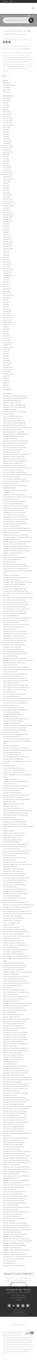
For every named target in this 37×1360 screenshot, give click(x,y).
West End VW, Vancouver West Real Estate (16, 1212)
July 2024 (6, 156)
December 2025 (8, 118)
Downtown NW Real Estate (11, 615)
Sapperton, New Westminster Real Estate (15, 1048)
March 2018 (6, 262)
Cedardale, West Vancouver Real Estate (15, 517)
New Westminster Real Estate (12, 920)
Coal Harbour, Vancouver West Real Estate (15, 566)
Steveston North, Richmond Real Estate (14, 1111)
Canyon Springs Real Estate (11, 499)
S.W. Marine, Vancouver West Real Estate (15, 1039)
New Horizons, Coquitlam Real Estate (14, 918)
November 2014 (8, 342)
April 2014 (6, 358)
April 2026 (6, 109)
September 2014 (8, 347)
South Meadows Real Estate (11, 1091)
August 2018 (6, 250)
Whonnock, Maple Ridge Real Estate (13, 1243)
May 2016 (6, 304)
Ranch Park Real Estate (10, 1012)
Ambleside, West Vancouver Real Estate (15, 411)
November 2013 (8, 369)
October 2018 (7, 246)
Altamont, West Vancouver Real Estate (14, 407)
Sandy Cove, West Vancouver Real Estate (15, 1043)
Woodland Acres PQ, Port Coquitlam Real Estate (17, 1256)
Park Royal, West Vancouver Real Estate (15, 965)
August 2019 (6, 224)
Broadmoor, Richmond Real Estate (13, 470)
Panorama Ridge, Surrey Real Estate (13, 963)
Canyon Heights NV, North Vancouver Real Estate (17, 497)
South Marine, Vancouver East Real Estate (15, 1088)
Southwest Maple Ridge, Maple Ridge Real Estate (17, 1106)
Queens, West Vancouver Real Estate (14, 999)
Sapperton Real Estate (9, 1046)
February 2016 (7, 311)
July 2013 (6, 378)
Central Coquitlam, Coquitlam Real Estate (15, 524)
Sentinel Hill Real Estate (10, 1064)
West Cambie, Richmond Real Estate (13, 1200)
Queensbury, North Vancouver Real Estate (15, 1005)
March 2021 (6, 210)
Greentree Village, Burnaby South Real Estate (16, 757)
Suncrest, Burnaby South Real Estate (13, 1129)
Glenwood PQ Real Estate (10, 732)
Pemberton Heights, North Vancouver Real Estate (17, 972)
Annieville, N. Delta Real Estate (12, 418)
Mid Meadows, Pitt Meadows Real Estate (15, 891)
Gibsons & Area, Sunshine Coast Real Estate (15, 719)
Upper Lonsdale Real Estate (11, 1173)
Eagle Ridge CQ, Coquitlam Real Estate (14, 636)
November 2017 (8, 271)
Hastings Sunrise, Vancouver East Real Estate (16, 786)
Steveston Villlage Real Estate (11, 1115)
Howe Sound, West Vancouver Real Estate (15, 813)
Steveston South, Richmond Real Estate (14, 1113)
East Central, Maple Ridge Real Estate (14, 645)
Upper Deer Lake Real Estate (11, 1165)
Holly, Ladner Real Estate (10, 806)
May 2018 (6, 257)
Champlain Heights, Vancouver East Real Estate (19, 39)
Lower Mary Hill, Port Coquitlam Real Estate (16, 853)
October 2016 (7, 293)
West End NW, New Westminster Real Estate (16, 1207)
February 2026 (7, 114)
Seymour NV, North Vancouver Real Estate (15, 1070)
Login (11, 1)
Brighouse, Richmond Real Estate (12, 463)
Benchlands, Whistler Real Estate (12, 429)
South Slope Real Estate (10, 1095)
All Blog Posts (7, 83)
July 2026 (6, 103)
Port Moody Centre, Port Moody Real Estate (16, 983)
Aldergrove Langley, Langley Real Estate (14, 405)
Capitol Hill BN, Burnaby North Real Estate (15, 508)
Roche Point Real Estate (10, 1030)
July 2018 (6, 253)
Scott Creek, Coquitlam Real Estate (13, 1055)
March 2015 (6, 336)
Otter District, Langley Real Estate (13, 952)
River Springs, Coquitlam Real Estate (13, 1023)
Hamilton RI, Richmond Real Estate (13, 768)
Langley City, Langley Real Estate (12, 840)
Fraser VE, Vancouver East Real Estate (14, 694)
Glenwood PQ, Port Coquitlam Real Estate (15, 734)
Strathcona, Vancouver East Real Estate (14, 1120)
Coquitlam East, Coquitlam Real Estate (14, 584)
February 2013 (7, 389)
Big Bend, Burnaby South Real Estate (13, 432)
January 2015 (7, 340)
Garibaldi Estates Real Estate (11, 712)
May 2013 (6, 383)
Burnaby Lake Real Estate (10, 483)
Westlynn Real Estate (9, 1221)
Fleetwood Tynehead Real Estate (13, 676)
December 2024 (8, 145)
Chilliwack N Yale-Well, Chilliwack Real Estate (16, 548)
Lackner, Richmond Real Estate (12, 837)
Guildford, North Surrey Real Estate (13, 759)
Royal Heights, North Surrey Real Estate (14, 1037)
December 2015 (8, 315)
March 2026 (6, 111)
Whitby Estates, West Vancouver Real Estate (16, 1238)
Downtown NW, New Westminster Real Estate (17, 618)
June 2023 (6, 185)
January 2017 (7, 291)
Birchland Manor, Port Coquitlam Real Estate (16, 434)
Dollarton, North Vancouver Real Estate (14, 613)
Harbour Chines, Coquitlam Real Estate (14, 770)
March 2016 (6, 309)
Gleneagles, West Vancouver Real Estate (15, 727)
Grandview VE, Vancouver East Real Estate (15, 748)
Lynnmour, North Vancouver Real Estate (14, 862)
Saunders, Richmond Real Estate (12, 1052)
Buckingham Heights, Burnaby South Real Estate (17, 474)
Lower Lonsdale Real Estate (11, 848)
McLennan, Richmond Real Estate (13, 882)
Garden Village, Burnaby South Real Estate (15, 710)
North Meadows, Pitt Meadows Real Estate (16, 931)
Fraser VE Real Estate (9, 692)
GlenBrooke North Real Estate (12, 723)
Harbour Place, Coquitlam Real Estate (14, 772)
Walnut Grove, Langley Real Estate (13, 1194)
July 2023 (6, 183)
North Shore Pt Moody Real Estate (13, 934)
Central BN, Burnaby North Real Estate (14, 521)
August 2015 (6, 324)
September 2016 (8, 295)
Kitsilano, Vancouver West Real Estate (14, 833)
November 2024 (8, 147)
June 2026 (6, 105)
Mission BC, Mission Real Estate (12, 896)
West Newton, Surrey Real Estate (13, 1214)
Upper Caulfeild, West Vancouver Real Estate (16, 1162)
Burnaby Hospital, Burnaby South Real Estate (16, 481)
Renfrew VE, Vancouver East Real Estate (15, 1021)
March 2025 (6, 138)
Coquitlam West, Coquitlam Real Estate (14, 588)
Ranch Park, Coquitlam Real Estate (13, 1014)
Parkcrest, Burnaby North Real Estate (14, 967)
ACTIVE (26, 15)
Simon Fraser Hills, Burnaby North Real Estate (16, 1077)
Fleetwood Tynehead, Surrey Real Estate (15, 678)
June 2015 (6, 329)
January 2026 (7, 116)
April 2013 (6, 385)
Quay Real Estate (8, 987)
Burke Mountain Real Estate (11, 477)
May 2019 (6, 230)
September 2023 (8, 179)
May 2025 (6, 134)
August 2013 (6, 376)
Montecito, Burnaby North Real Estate (14, 898)
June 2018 (6, 255)
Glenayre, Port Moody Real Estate (13, 721)
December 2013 (8, 367)
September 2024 (8, 152)
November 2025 (8, 120)
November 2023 (8, 174)
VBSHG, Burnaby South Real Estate (13, 1187)
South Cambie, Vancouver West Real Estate (16, 1084)
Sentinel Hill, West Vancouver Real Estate (15, 1066)
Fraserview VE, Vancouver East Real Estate (15, 701)
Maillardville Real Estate (10, 866)
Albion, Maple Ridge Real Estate (12, 400)
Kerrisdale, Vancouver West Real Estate (14, 822)
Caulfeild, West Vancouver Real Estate (14, 512)
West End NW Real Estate (11, 1205)
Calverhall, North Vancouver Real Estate (14, 490)
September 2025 (8, 125)
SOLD (33, 15)
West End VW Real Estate (10, 1209)
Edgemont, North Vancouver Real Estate (15, 653)
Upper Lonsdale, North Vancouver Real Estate (16, 1176)
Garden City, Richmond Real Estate (13, 707)
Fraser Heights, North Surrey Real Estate (15, 689)
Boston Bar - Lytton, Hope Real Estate (14, 445)
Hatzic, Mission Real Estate (11, 790)
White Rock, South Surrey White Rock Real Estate (17, 1241)
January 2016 (7, 313)
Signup (5, 1)
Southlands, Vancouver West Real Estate (15, 1102)
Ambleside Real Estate (9, 409)
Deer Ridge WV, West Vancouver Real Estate (16, 609)
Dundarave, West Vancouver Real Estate (15, 631)
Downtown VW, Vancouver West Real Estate (16, 624)
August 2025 (6, 127)
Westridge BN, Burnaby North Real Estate (15, 1227)
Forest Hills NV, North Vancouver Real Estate (16, 687)
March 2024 (6, 165)
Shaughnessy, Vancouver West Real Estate (15, 1073)
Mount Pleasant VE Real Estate (12, 909)
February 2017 (7, 288)
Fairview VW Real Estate (10, 665)
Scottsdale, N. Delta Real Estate (12, 1057)
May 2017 (6, 282)
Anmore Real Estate (9, 414)
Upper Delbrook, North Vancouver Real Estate (16, 1169)
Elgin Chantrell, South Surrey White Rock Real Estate (18, 660)
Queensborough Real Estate (11, 1001)
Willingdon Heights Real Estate (12, 1247)
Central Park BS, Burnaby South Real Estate (16, 535)
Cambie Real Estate (9, 492)
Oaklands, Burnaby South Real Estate (14, 943)
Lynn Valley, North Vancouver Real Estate (15, 857)
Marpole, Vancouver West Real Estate (14, 873)
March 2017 (6, 286)
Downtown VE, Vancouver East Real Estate (15, 620)
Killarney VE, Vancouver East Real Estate (15, 824)
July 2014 (6, 351)
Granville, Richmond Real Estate (12, 752)
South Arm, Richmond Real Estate (13, 1082)
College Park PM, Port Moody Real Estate (15, 568)
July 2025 (6, 129)
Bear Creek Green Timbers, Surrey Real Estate (16, 427)
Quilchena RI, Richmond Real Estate (13, 1008)
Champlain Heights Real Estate (12, 539)
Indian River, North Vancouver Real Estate (15, 815)
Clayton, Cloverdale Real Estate (12, 559)
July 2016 (6, 300)
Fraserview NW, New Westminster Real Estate (17, 698)
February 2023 (7, 194)
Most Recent (7, 98)
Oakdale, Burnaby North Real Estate (13, 940)
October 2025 (7, 123)
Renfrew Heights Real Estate (11, 1017)
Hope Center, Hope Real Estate (12, 808)
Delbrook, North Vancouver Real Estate (14, 611)
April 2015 (6, 333)
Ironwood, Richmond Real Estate (12, 819)
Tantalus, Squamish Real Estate (12, 1140)
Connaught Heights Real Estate (12, 580)
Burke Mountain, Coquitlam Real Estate (14, 479)
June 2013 (6, 380)
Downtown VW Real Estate (11, 622)
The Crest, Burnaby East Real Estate (13, 1147)
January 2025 (7, 143)
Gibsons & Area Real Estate (11, 716)
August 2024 (6, 154)
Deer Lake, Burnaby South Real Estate (14, 606)
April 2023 (6, 190)
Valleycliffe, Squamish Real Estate (12, 1182)
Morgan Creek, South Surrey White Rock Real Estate (18, 905)
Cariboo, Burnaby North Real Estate (13, 510)
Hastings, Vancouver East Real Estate (14, 788)
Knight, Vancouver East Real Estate (13, 835)
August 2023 (6, 181)
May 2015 (6, 331)
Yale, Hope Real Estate (9, 1261)
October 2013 (7, 371)
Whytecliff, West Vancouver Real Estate (14, 1245)
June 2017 (6, 280)
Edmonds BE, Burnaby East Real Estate (14, 658)
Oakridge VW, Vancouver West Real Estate (15, 945)
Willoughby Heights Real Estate (12, 1252)
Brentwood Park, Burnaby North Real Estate (16, 454)
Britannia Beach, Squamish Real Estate (14, 465)
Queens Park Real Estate (10, 994)
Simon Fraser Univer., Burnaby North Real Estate (17, 1079)
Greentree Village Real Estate (11, 754)
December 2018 (8, 241)
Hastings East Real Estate (10, 779)
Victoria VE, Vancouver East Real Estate (14, 1191)
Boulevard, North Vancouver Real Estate (15, 447)
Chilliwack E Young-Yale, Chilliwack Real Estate (16, 546)
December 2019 (8, 217)
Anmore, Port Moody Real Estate (12, 416)
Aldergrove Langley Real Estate (12, 403)
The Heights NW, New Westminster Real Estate (17, 1151)
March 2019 (6, 235)
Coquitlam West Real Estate (11, 586)
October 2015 (7, 320)
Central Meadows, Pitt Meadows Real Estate (16, 530)
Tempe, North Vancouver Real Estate (14, 1142)
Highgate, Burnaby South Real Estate (13, 804)
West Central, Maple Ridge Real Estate (14, 1203)
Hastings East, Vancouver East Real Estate (15, 781)
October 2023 (7, 176)
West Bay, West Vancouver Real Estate (14, 1198)
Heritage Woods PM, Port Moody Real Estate (16, 799)
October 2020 (7, 212)
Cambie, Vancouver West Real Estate (14, 494)
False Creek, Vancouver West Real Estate (15, 674)
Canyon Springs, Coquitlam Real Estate (14, 501)
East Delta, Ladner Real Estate (12, 647)
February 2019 (7, 237)
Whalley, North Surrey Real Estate (13, 1236)
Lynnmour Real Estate (9, 860)
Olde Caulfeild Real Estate (10, 947)
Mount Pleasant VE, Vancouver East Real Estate (17, 911)
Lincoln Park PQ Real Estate (11, 842)
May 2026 (6, 107)
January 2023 (7, 197)
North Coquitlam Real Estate (11, 927)
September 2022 (8, 206)
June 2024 (6, 159)
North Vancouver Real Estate (11, 938)
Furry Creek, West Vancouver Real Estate (15, 703)
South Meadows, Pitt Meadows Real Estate (15, 1093)
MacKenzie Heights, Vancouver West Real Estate (17, 864)
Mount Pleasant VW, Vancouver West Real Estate (17, 913)
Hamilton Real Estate (9, 766)
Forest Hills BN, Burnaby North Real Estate (15, 685)
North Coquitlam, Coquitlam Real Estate (14, 929)
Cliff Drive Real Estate (9, 562)
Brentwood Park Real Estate (11, 452)
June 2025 (6, 132)
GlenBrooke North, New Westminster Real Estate (18, 725)
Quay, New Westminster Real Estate (14, 990)
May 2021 (6, 208)
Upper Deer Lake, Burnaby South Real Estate (16, 1167)
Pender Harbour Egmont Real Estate (14, 979)
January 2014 (7, 365)
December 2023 (8, 172)
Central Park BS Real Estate (11, 532)
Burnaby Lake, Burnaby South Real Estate (15, 485)
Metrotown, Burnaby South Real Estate (14, 889)
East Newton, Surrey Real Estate (12, 649)
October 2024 (7, 150)
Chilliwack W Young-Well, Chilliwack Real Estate (16, 550)
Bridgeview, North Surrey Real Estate (14, 459)
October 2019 (7, 219)
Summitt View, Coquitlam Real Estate (14, 1126)
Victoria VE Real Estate (10, 1189)
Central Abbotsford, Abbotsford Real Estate (16, 519)
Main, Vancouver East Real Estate (13, 871)
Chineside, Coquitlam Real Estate (12, 553)
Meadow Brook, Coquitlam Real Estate (14, 884)
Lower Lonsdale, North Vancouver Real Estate (16, 851)
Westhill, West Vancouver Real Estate (14, 1218)
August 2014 (6, 349)
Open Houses (7, 89)
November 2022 (8, 201)
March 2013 (6, 387)
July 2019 (6, 226)
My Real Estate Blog (9, 85)
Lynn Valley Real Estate (9, 855)
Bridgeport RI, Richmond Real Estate (13, 456)
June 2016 (6, 302)
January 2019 (7, 239)
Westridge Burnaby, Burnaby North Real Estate (17, 1229)
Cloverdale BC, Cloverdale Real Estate (14, 564)
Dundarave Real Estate (10, 629)
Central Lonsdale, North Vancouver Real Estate (17, 528)
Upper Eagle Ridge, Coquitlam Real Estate (15, 1171)
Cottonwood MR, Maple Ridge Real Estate (15, 591)
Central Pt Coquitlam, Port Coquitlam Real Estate (17, 537)
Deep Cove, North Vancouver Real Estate (15, 602)
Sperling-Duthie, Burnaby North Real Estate (15, 1108)
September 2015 (8, 322)
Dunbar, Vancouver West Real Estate (14, 627)
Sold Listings (6, 92)
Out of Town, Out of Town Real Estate (14, 954)
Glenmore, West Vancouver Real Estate (14, 730)
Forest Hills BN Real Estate (11, 683)
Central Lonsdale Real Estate (11, 526)
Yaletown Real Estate (9, 1263)
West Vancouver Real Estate (11, 1216)
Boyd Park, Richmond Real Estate (13, 450)
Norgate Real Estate (9, 925)
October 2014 (7, 345)
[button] (9, 1305)
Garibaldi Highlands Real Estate (12, 714)
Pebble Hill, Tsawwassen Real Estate (13, 970)
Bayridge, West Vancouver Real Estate (14, 425)
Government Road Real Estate (12, 736)
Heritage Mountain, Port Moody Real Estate (16, 795)
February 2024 (7, 167)
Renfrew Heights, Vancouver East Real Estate (16, 1019)
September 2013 (8, 374)
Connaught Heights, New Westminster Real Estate (18, 582)
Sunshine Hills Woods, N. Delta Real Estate (15, 1138)
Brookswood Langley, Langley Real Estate (15, 472)
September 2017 (8, 275)
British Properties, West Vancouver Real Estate (17, 467)
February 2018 (7, 264)
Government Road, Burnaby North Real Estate (16, 739)
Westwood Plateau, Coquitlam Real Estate (15, 1234)
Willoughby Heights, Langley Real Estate (14, 1254)
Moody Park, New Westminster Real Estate (16, 902)
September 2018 (8, 248)
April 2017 (6, 284)
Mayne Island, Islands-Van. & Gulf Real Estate (16, 878)
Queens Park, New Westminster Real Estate (16, 996)
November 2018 (8, 244)
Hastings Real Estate (9, 784)
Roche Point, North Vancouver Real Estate (15, 1032)
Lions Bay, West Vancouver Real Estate (14, 846)
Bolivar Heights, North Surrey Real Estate (15, 443)
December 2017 (8, 268)
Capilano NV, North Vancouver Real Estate (15, 506)
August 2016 (6, 298)
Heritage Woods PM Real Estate (12, 797)
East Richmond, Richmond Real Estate (14, 651)
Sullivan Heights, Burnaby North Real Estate (15, 1122)
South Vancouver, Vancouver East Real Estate (16, 1100)
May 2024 (6, 161)
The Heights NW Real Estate (11, 1149)
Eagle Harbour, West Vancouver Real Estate (16, 633)
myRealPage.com (21, 1324)
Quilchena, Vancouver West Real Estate (14, 1010)
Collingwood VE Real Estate (11, 575)
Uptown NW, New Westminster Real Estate (16, 1180)
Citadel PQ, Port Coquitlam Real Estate (14, 557)
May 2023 (6, 188)
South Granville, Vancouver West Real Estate (16, 1086)
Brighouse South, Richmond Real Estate (14, 461)
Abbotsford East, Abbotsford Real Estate (15, 396)
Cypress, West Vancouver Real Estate (14, 600)
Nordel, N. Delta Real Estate (11, 922)
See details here (25, 48)
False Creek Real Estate (10, 671)
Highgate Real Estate (9, 801)
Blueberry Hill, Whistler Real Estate (13, 436)
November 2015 (8, 318)
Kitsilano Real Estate (9, 831)
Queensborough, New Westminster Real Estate (17, 1003)
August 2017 (6, 277)
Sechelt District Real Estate (11, 1061)
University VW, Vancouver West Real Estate (16, 1160)
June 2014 (6, 353)
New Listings (6, 87)
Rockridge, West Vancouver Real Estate (14, 1034)
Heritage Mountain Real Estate (12, 792)
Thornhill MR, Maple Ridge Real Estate (14, 1153)
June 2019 (6, 228)
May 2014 (6, 356)
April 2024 (6, 163)
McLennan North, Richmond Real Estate (15, 880)
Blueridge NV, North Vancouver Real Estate (15, 441)
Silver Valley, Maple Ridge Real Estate (14, 1075)
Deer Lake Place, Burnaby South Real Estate (16, 604)
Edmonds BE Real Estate (10, 656)
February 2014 (7, 362)
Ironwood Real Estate (9, 817)
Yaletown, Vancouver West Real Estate (14, 1265)
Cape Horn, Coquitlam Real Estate (13, 503)
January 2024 (7, 170)
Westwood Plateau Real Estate (12, 1232)
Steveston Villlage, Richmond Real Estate (15, 1117)
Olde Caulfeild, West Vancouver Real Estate (16, 949)
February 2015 (7, 338)
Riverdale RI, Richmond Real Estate (13, 1026)
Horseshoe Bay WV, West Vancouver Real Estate (17, 810)
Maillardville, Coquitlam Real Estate (13, 869)
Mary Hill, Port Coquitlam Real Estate (14, 875)
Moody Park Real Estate (10, 900)
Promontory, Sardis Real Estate (12, 985)
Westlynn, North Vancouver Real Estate (14, 1223)
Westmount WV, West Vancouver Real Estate (16, 1225)
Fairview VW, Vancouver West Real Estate (15, 667)
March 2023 (6, 192)
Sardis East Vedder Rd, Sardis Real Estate (15, 1050)
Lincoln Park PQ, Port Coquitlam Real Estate (16, 844)
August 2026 (6, 100)
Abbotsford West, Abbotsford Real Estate (15, 398)
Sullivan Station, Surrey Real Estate (13, 1124)
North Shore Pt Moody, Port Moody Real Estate (17, 936)
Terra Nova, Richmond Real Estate (13, 1144)
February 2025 (7, 141)
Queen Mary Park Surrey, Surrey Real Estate (16, 992)
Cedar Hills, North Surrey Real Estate (14, 515)
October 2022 (7, 203)
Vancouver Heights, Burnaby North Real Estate (16, 1185)
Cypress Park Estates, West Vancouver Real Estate (18, 598)
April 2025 (6, 136)
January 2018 (7, 266)
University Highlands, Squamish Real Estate (15, 1158)
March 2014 (6, 360)
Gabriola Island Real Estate (11, 705)
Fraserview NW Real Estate (11, 696)
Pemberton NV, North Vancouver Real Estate (16, 976)
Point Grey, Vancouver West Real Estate (15, 981)
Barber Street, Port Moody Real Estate (14, 423)
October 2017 (7, 273)
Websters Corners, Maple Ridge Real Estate (16, 1196)
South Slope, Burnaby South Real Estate (14, 1097)
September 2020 (8, 215)
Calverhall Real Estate (9, 488)
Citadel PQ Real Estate (9, 555)
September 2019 (8, 221)
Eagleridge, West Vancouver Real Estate (14, 638)
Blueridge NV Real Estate (10, 438)
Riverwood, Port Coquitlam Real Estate (14, 1028)
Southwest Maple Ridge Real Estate (13, 1104)
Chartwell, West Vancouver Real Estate (14, 544)
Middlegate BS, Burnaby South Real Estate (15, 893)
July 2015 (6, 327)
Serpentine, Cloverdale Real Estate (13, 1068)
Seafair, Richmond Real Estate (11, 1059)
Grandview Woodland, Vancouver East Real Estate (18, 750)
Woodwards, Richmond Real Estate (13, 1259)
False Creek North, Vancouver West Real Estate (17, 669)
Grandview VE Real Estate (10, 745)
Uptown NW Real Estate (10, 1178)
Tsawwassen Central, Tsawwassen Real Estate (16, 1155)
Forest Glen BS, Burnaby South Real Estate (15, 680)
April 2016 (6, 306)
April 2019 (6, 232)
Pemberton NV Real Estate (11, 974)
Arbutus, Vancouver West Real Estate (14, 420)
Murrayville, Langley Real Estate (12, 916)
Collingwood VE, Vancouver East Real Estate (16, 577)
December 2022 (8, 199)
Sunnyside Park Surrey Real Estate (13, 1131)
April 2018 (6, 259)
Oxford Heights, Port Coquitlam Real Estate (15, 956)
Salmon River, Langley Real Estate (13, 1041)
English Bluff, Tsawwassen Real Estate (14, 662)
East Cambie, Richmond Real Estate (13, 642)
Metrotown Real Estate (10, 887)
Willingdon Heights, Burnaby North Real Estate (16, 1250)
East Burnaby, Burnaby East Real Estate (14, 640)
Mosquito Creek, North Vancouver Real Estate (16, 907)
